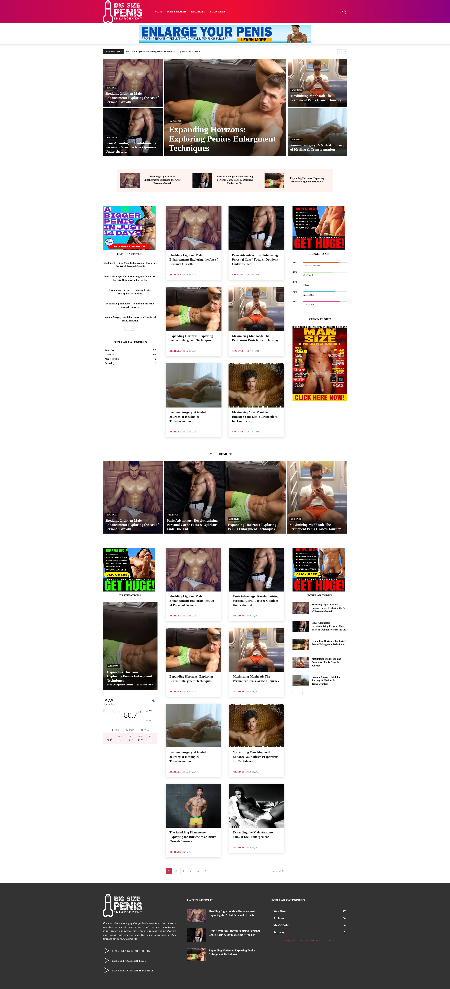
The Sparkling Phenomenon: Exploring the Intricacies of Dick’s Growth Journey (192, 837)
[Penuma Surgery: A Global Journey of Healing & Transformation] (318, 132)
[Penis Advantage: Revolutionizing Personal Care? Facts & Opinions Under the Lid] (133, 132)
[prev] (339, 51)
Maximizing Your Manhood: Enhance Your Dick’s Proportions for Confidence (255, 416)
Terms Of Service (306, 940)
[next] (345, 51)
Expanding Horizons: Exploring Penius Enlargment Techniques (129, 676)
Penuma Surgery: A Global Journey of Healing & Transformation (187, 416)
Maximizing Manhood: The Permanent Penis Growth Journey (154, 51)
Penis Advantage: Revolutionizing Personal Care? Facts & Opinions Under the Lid (235, 180)
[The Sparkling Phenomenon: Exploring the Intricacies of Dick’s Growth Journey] (193, 806)
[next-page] (132, 328)
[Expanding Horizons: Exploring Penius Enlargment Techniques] (225, 107)
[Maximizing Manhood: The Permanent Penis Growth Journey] (318, 83)
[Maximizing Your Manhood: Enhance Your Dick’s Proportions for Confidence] (256, 385)
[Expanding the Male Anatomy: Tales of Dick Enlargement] (256, 806)
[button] (344, 11)
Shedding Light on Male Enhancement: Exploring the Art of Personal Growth (162, 180)
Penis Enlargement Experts (120, 684)
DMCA (319, 940)
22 (198, 870)
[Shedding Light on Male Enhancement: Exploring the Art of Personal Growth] (133, 83)
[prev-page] (126, 328)
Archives (112, 88)
